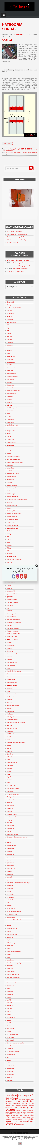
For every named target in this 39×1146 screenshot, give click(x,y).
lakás (8, 760)
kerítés (9, 688)
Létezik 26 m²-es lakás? (14, 231)
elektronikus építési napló (15, 462)
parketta (9, 871)
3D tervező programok (14, 308)
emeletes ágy (11, 476)
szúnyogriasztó (12, 928)
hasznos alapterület (13, 619)
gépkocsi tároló (12, 599)
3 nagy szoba (11, 305)
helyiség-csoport (12, 631)
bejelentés (10, 385)
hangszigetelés (12, 614)
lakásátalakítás (10, 1114)
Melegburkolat (11, 797)
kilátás (7, 1112)
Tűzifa (9, 1026)
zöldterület (10, 1068)
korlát (9, 737)
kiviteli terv (10, 711)
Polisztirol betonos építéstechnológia (18, 883)
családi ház (18, 152)
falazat (9, 548)
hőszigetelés (11, 645)
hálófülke (10, 611)
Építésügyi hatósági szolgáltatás (17, 499)
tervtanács (10, 986)
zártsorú (9, 1063)
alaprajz (9, 350)
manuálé (10, 791)
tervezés (10, 968)
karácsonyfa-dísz (12, 682)
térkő (8, 957)
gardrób (9, 588)
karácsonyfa (11, 679)
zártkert (9, 1060)
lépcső (9, 774)
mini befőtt (10, 805)
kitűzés (9, 702)
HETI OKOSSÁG (26, 149)
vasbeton (10, 1048)
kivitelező (10, 708)
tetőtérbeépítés (12, 1003)
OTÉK (7, 1117)
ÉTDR (9, 536)
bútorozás (10, 411)
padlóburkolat (11, 845)
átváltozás (11, 1124)
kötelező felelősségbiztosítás (16, 742)
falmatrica (10, 551)
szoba (9, 925)
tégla (8, 940)
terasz (9, 954)
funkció (31, 1103)
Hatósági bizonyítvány (14, 622)
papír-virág (10, 857)
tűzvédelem (10, 1028)
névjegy (9, 820)
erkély (9, 534)
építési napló (11, 494)
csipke (9, 433)
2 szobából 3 (11, 302)
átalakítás (10, 365)
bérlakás (10, 396)
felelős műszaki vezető (14, 559)
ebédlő (9, 451)
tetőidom (10, 994)
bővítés (9, 405)
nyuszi (9, 831)
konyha (9, 725)
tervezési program (13, 974)
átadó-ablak (11, 362)
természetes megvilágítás (15, 963)
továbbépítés (11, 1017)
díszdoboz (10, 445)
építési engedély (12, 488)
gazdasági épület (12, 594)
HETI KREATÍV (12, 637)
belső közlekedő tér (13, 391)
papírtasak (10, 863)
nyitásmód (10, 828)
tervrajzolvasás (12, 983)
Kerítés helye (20, 271)
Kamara (9, 674)
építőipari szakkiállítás (14, 514)
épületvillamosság (12, 528)
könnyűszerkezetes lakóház (16, 722)
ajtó (8, 330)
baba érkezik (11, 368)
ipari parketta (11, 665)
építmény (10, 508)
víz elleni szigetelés (13, 1051)
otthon (9, 842)
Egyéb (18, 149)
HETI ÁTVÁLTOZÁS (13, 634)
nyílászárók (10, 825)
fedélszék (10, 554)
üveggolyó (10, 1040)
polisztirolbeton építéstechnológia (23, 1117)
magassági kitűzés (13, 788)
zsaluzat (9, 1077)
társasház (10, 937)
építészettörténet (12, 505)
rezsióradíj (10, 894)
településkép (11, 943)
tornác (9, 1014)
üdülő (9, 1031)
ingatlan (9, 659)
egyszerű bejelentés (13, 459)
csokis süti (10, 439)
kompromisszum (12, 719)
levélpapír (10, 780)
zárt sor (9, 154)
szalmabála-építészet (14, 911)
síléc (8, 903)
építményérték (11, 511)
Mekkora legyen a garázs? (15, 237)
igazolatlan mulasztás (14, 654)
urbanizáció (10, 1037)
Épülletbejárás (11, 531)
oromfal (9, 840)
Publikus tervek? (12, 243)
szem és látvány (12, 914)
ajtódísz (9, 333)
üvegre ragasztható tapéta (15, 1043)
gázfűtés (10, 596)
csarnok (9, 428)
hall (8, 608)
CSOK (9, 436)
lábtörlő (9, 757)
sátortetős (10, 900)
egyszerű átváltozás (13, 456)
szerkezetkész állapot (14, 920)
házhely (9, 625)
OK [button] (20, 1143)
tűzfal (9, 1023)
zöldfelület (10, 1066)
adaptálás (10, 319)
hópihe (9, 642)
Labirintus (10, 754)
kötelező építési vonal (30, 152)
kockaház (10, 714)
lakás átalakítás (12, 762)
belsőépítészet (11, 393)
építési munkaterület (13, 491)
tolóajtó (9, 1008)
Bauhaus (10, 370)
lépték (9, 777)
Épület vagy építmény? (23, 260)
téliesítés (10, 945)
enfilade (9, 482)
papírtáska (10, 865)
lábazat (9, 751)
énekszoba (10, 479)
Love (8, 782)
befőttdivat (10, 379)
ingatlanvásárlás (12, 662)
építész (9, 502)
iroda (8, 668)
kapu (8, 677)
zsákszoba (10, 1071)
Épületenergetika (12, 519)
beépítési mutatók (12, 376)
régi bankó (10, 888)
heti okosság (21, 1107)
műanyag (10, 808)
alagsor (9, 336)
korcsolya (10, 731)
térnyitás (10, 965)
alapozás (10, 348)
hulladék (9, 648)
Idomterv (10, 651)
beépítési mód (11, 373)
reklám (9, 891)
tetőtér (9, 997)
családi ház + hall (12, 425)
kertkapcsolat (11, 694)
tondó (9, 1011)
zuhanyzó (10, 1080)
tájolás (9, 931)
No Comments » (8, 150)
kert (8, 691)
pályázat (9, 851)
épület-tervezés (12, 516)
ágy (8, 328)
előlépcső (10, 465)
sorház (35, 149)
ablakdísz (10, 316)
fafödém (9, 545)
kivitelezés (13, 1112)
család (9, 416)
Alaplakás (10, 342)
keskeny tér (10, 697)
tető (8, 988)
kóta (8, 740)
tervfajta (9, 980)
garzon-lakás (11, 591)
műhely (9, 811)
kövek (9, 745)
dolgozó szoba (11, 448)
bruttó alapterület (12, 408)
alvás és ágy (11, 356)
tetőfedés (10, 991)
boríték (9, 402)
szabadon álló (11, 908)
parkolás (10, 874)
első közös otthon (12, 471)
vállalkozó (10, 1046)
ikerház (9, 657)
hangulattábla (11, 617)
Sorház (7, 40)
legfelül (9, 768)
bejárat (9, 382)
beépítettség (22, 1099)
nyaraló (9, 822)
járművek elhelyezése (14, 671)
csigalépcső (11, 431)
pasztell (9, 877)
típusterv (10, 1006)
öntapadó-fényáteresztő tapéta (17, 837)
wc (8, 1057)
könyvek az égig (12, 728)
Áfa (8, 325)
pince (9, 880)
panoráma (10, 854)
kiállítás (9, 699)
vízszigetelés (11, 1054)
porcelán (10, 885)
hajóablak (10, 605)
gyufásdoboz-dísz (12, 602)
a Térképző (19, 34)
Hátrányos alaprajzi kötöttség (16, 240)
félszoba (9, 562)
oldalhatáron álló (12, 834)
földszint (8, 1105)
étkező (9, 539)
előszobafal (10, 468)
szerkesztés (11, 917)
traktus (9, 1020)
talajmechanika (12, 934)
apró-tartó (10, 359)
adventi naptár (11, 322)
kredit (9, 748)
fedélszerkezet (11, 556)
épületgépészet (12, 522)
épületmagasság (12, 525)
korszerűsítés (26, 1112)
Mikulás (9, 802)
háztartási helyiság (13, 628)
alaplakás (10, 345)
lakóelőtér (10, 765)
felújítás (24, 1103)
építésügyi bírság (12, 496)
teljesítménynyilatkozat (14, 951)
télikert (9, 948)
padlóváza (10, 848)
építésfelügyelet (12, 485)
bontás (9, 399)
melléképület (11, 800)
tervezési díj (11, 971)
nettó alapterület (12, 817)
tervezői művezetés (13, 977)
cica (8, 413)
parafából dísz (11, 868)
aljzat (8, 353)
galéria (9, 585)
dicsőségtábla (11, 442)
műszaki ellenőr (12, 814)
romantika (10, 897)
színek (9, 923)
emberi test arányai (13, 473)
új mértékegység (12, 1034)
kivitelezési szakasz (13, 705)
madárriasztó (11, 785)
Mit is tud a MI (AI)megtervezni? (17, 234)
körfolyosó (10, 734)
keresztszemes (12, 685)
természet (10, 960)
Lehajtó (9, 771)
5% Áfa (9, 310)
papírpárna (10, 860)
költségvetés (11, 717)
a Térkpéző (25, 1095)
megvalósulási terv (13, 794)
